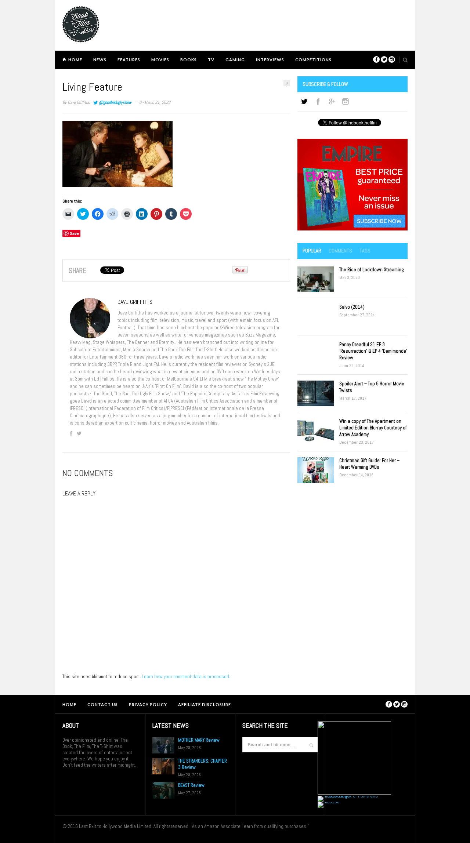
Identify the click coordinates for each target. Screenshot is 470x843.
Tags (364, 250)
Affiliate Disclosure (204, 704)
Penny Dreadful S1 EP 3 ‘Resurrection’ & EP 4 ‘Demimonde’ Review (373, 351)
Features (129, 59)
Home (75, 59)
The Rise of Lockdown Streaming (371, 269)
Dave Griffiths (79, 102)
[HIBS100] (329, 802)
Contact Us (102, 704)
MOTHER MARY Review (199, 740)
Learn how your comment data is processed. (186, 676)
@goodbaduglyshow (115, 102)
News (99, 59)
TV (211, 59)
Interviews (270, 59)
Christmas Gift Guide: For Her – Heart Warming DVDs (369, 463)
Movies (160, 59)
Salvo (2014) (352, 307)
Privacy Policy (148, 704)
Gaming (235, 59)
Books (188, 59)
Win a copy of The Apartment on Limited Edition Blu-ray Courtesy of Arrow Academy (373, 427)
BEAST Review (191, 785)
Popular (312, 250)
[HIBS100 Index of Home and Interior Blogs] (348, 796)
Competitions (313, 59)
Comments (340, 250)
